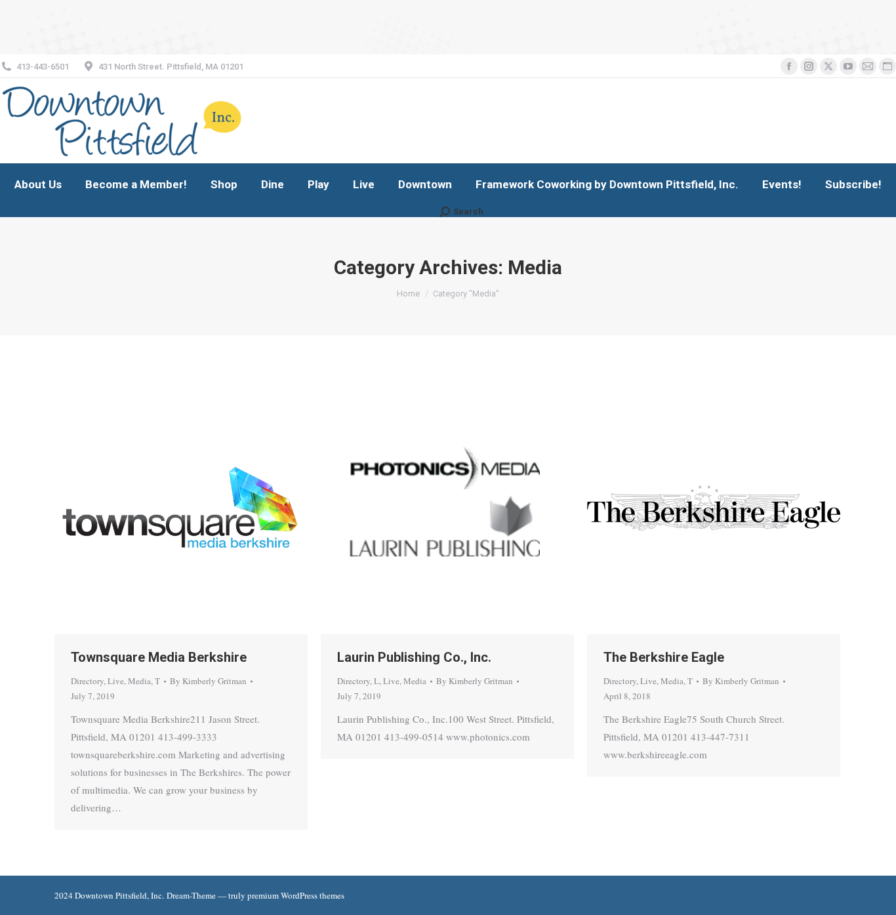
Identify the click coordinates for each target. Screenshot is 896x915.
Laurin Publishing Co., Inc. (414, 657)
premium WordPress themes (295, 895)
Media (139, 681)
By (208, 681)
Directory (87, 681)
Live (116, 681)
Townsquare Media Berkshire (159, 657)
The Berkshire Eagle (663, 657)
